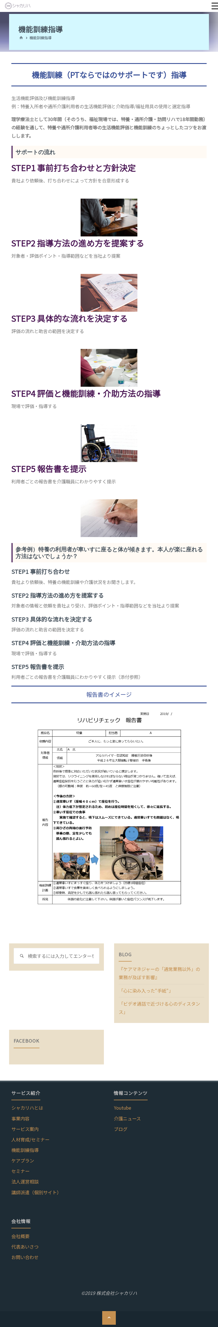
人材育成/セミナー (30, 1139)
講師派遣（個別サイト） (36, 1192)
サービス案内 (25, 1129)
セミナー (20, 1171)
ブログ (120, 1129)
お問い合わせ (25, 1257)
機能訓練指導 (25, 1150)
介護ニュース (127, 1118)
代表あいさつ (25, 1246)
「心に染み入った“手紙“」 (146, 990)
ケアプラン (22, 1160)
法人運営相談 (25, 1181)
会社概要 (20, 1236)
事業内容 (20, 1118)
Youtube (122, 1107)
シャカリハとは (27, 1107)
